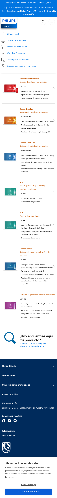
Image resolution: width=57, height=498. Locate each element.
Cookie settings (28, 485)
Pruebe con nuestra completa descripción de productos (33, 345)
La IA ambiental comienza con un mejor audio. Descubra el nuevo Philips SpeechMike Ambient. (28, 11)
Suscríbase (7, 408)
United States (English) (41, 2)
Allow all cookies (28, 492)
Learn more (9, 477)
